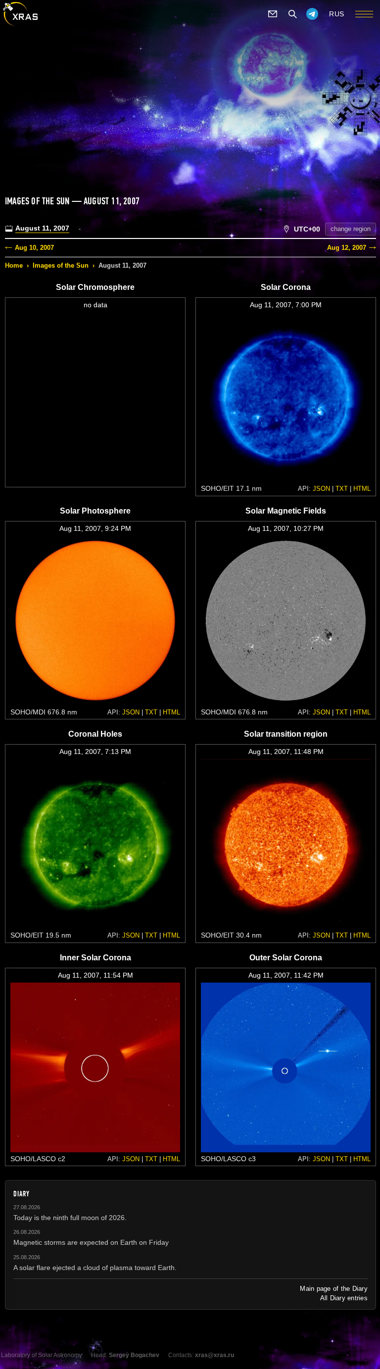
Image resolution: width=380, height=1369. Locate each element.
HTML (362, 488)
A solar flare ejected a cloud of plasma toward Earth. (95, 1268)
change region (351, 229)
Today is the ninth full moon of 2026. (70, 1218)
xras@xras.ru (214, 1355)
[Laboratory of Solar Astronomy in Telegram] (312, 14)
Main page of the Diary (334, 1288)
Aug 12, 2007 (346, 247)
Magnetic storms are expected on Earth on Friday (91, 1242)
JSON (321, 488)
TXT (341, 488)
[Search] (292, 14)
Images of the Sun (61, 265)
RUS (336, 14)
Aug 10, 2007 (34, 247)
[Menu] (364, 14)
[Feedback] (273, 14)
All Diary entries (344, 1298)
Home (14, 265)
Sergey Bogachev (134, 1355)
